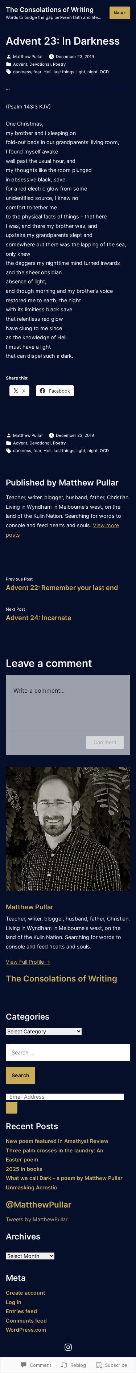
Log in (13, 1302)
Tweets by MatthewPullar (36, 1219)
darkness (22, 71)
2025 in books (24, 1169)
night (92, 71)
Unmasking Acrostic (31, 1187)
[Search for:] (68, 1052)
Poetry (59, 64)
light (81, 71)
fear (37, 71)
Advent (20, 64)
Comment (105, 742)
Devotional (40, 64)
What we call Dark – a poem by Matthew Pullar (64, 1178)
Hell (47, 71)
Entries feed (21, 1311)
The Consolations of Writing (50, 9)
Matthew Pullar (28, 56)
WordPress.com (26, 1330)
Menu (122, 13)
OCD (104, 71)
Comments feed (26, 1320)
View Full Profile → (28, 962)
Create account (25, 1293)
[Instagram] (68, 1347)
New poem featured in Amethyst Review (57, 1141)
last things (64, 71)
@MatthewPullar (38, 1204)
